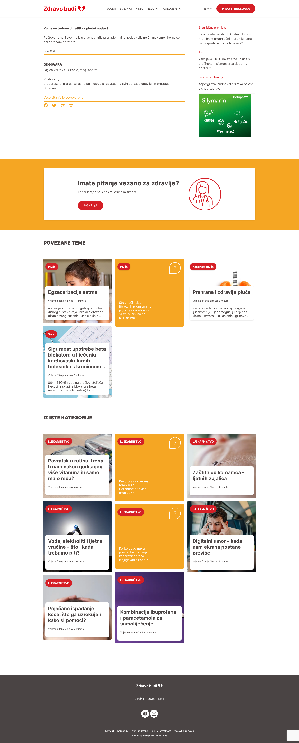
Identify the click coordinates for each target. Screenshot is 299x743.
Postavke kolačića (183, 730)
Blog (151, 8)
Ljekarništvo (58, 441)
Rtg (201, 52)
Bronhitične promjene (212, 27)
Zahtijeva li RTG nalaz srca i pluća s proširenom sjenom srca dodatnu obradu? (224, 63)
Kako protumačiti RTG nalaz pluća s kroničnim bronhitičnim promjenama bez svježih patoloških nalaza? (225, 38)
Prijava (207, 8)
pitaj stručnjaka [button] (236, 8)
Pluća (51, 266)
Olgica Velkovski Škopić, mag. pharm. (71, 70)
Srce (51, 334)
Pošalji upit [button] (90, 205)
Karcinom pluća (203, 266)
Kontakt (109, 730)
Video (139, 8)
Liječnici (126, 8)
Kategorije (170, 8)
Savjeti (111, 8)
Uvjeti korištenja (139, 730)
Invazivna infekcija (211, 77)
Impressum (122, 730)
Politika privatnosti (161, 730)
